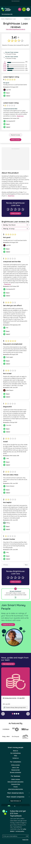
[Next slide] (28, 714)
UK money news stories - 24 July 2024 (14, 698)
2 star (4, 68)
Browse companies (15, 772)
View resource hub (8, 664)
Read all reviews (15, 135)
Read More (11, 195)
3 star (4, 66)
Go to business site (7, 14)
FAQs (15, 755)
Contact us (15, 758)
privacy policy (20, 831)
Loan (14, 19)
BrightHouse (9, 19)
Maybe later (25, 839)
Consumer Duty (15, 784)
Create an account (8, 624)
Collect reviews (15, 779)
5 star (5, 62)
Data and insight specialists (15, 781)
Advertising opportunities (15, 789)
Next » (26, 564)
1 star (4, 70)
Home (2, 19)
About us (15, 750)
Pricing (16, 786)
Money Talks (14, 707)
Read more (20, 116)
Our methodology (15, 753)
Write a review (15, 139)
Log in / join (15, 767)
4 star (4, 65)
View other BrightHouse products (15, 29)
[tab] (12, 713)
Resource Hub (15, 770)
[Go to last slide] (3, 714)
